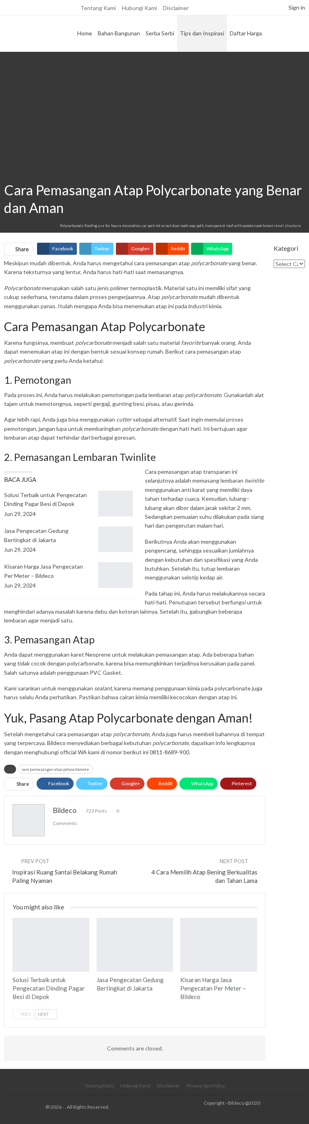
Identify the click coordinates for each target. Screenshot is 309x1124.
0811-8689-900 (169, 752)
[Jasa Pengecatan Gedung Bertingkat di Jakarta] (115, 539)
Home (84, 33)
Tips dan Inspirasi (202, 33)
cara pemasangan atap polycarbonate (55, 769)
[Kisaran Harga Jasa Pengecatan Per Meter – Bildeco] (115, 575)
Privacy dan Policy (206, 1086)
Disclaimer (176, 7)
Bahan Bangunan (119, 33)
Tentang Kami (98, 7)
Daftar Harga (246, 33)
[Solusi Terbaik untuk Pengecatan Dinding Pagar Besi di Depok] (115, 503)
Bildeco (56, 742)
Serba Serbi (160, 33)
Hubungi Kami (139, 7)
